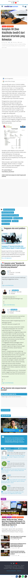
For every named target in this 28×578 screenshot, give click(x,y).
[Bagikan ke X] (20, 576)
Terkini (21, 448)
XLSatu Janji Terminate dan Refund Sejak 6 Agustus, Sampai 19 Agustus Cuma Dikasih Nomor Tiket (13, 457)
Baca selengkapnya (6, 258)
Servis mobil (4, 47)
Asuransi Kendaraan (10, 44)
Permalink (11, 274)
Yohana (8, 486)
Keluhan (4, 26)
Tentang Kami (20, 566)
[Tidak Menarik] (3, 283)
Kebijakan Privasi (16, 565)
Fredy (8, 461)
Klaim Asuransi (18, 45)
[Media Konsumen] (11, 6)
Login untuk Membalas (8, 285)
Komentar (8, 448)
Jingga (12, 526)
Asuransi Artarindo (9, 209)
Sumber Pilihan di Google (10, 81)
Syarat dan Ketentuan (8, 565)
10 (19, 547)
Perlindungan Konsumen (10, 566)
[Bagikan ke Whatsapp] (23, 576)
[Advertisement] (14, 62)
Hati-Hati (4, 517)
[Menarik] (3, 282)
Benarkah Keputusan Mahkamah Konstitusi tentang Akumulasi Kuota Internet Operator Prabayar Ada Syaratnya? (18, 545)
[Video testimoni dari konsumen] (14, 425)
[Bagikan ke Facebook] (17, 576)
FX (9, 42)
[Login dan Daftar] (25, 7)
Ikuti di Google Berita (9, 78)
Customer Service (5, 45)
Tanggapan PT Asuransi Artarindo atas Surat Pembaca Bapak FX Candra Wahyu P (13, 247)
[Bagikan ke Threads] (26, 576)
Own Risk (23, 45)
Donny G (9, 475)
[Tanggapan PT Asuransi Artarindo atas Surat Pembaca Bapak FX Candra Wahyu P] (11, 233)
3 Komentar (14, 42)
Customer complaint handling (19, 44)
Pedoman (22, 565)
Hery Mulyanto (10, 451)
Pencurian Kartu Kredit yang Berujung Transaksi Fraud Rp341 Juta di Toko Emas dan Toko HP (17, 552)
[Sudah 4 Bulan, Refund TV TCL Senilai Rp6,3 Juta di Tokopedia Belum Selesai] (5, 536)
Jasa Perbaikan (12, 45)
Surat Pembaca (10, 26)
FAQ (16, 566)
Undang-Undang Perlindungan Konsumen (14, 442)
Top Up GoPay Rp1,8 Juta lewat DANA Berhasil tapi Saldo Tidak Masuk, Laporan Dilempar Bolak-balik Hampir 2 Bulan (13, 470)
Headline (9, 517)
